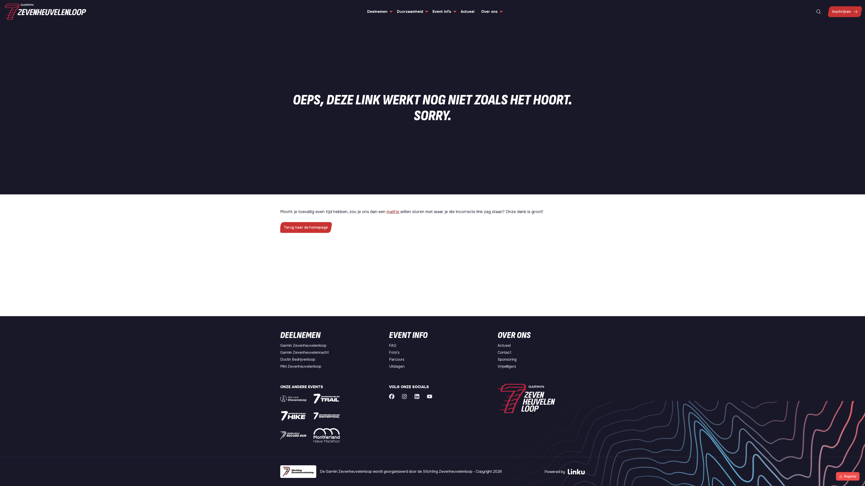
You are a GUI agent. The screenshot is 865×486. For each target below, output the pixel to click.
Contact (504, 352)
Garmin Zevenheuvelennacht (304, 352)
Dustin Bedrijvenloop (297, 359)
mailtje (393, 211)
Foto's (394, 352)
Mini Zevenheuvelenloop (300, 366)
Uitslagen (397, 366)
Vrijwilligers (507, 366)
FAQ (392, 345)
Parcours (396, 359)
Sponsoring (507, 359)
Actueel (467, 11)
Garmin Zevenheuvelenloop (303, 345)
